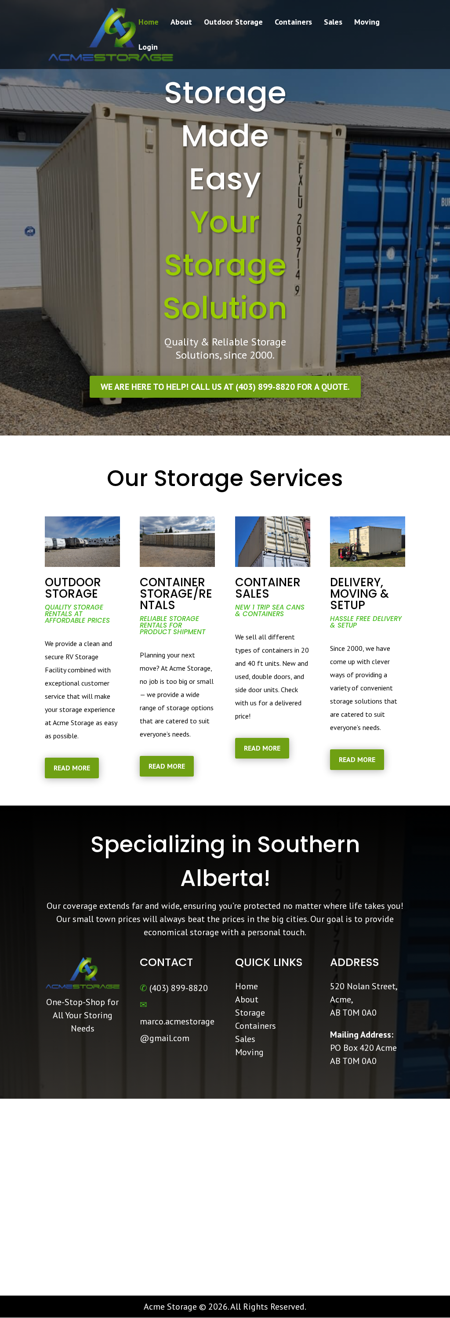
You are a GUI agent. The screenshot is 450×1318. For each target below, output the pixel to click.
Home (148, 23)
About (181, 23)
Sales (333, 23)
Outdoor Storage (233, 23)
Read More (72, 767)
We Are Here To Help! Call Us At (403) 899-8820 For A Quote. (225, 386)
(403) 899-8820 (178, 988)
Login (148, 48)
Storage (250, 1012)
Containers (293, 23)
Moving (367, 23)
